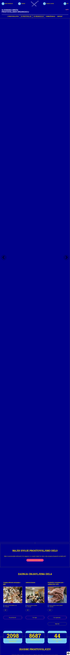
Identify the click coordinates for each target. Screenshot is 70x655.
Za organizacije (39, 16)
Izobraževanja (50, 16)
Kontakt (60, 16)
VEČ (5, 610)
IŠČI (67, 3)
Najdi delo (57, 623)
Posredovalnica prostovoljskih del (35, 560)
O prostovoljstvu (13, 16)
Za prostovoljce (26, 16)
